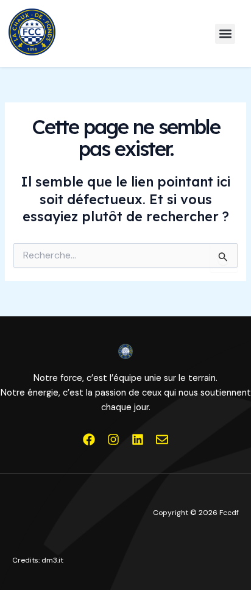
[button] (225, 34)
